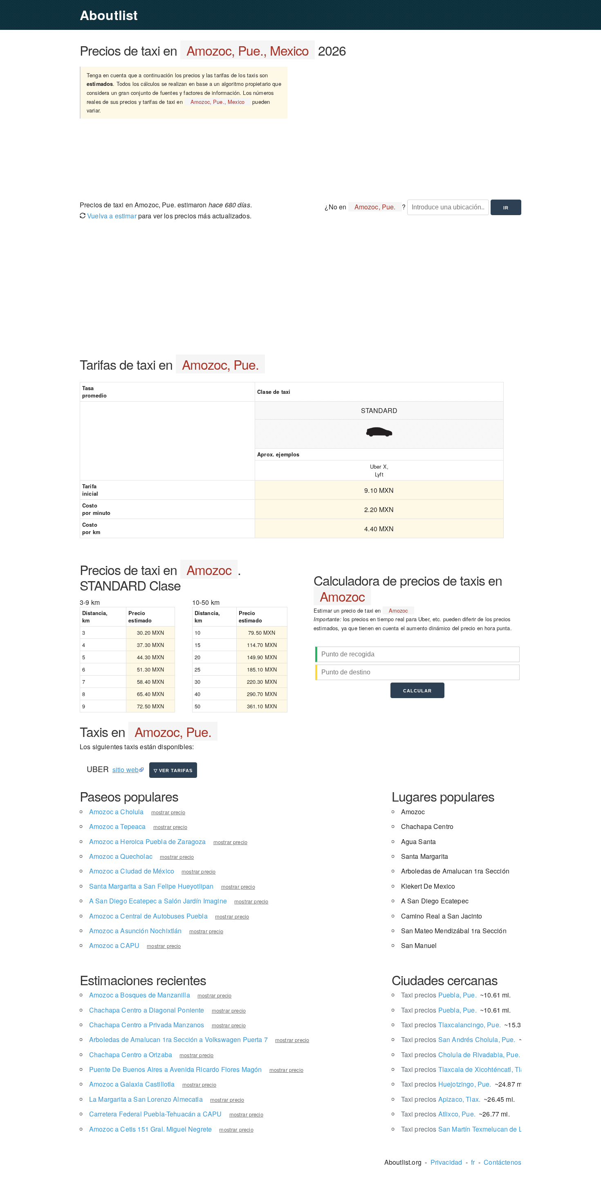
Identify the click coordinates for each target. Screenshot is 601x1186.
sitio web (125, 769)
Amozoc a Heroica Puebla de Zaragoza (147, 841)
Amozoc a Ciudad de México (131, 871)
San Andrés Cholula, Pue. (458, 1039)
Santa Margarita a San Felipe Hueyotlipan (151, 886)
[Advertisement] (414, 128)
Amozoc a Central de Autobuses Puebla (148, 916)
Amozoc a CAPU (114, 945)
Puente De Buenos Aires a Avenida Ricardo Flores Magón (175, 1069)
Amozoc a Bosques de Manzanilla (139, 995)
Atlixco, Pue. (438, 1114)
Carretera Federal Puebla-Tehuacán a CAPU (155, 1114)
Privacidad (446, 1162)
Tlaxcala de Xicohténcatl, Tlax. (465, 1069)
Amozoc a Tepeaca (117, 826)
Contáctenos (502, 1162)
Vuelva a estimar (111, 215)
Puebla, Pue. (439, 995)
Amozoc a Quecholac (120, 856)
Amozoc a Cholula (116, 811)
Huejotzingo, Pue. (446, 1084)
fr (473, 1162)
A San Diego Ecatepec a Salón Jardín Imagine (158, 900)
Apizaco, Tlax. (440, 1099)
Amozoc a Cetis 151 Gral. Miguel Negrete (150, 1129)
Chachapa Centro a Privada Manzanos (146, 1024)
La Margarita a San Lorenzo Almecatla (146, 1099)
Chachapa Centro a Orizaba (130, 1054)
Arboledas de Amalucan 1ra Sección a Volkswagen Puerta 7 (178, 1039)
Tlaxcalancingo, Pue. (451, 1024)
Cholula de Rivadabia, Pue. (460, 1054)
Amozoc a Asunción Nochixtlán (135, 930)
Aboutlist (109, 14)
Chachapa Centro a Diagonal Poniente (146, 1010)
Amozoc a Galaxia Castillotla (132, 1084)
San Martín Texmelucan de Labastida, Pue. (483, 1129)
